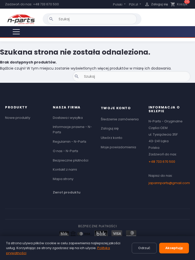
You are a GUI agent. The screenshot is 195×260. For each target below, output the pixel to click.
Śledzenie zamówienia (120, 119)
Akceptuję (174, 248)
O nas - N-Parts (65, 151)
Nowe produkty (17, 117)
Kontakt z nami (65, 169)
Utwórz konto (111, 137)
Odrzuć (144, 248)
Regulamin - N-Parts (69, 141)
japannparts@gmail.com (169, 183)
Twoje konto (116, 108)
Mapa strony (63, 178)
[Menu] (16, 31)
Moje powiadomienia (118, 147)
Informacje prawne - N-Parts (72, 129)
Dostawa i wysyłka (68, 117)
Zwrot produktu (66, 192)
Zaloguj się (110, 128)
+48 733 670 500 (46, 4)
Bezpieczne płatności (70, 160)
